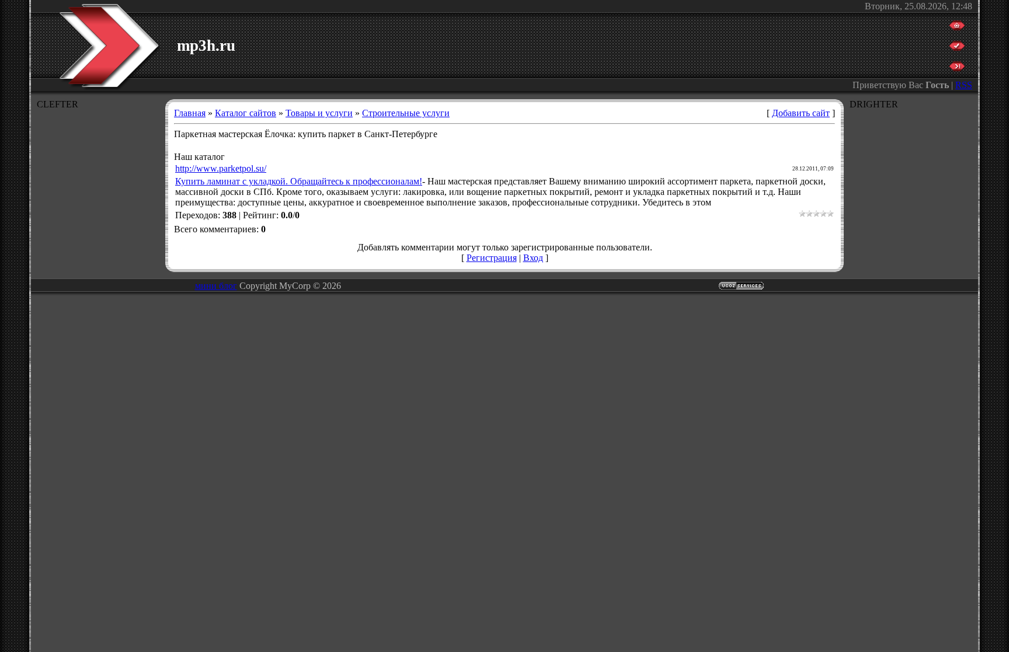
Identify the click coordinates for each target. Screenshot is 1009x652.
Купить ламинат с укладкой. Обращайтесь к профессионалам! (298, 181)
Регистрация (492, 258)
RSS (963, 85)
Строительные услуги (406, 113)
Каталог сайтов (245, 113)
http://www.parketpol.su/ (220, 168)
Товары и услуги (319, 113)
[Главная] (957, 27)
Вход (533, 258)
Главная (190, 113)
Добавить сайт (801, 113)
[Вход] (957, 68)
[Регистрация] (957, 48)
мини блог (216, 286)
